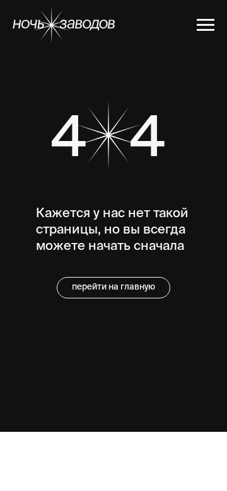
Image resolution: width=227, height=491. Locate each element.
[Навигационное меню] (205, 25)
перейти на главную (113, 287)
